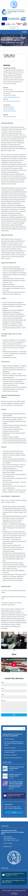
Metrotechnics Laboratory (10, 755)
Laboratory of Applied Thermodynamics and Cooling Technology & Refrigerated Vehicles (14, 743)
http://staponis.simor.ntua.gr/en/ (11, 101)
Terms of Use (18, 892)
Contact (14, 812)
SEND (14, 714)
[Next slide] (25, 640)
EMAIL (3, 688)
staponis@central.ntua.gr (13, 97)
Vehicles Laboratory (9, 739)
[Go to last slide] (2, 640)
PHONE (2, 694)
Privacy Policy (9, 892)
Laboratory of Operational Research (13, 757)
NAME (2, 682)
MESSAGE (3, 700)
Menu (25, 32)
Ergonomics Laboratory (10, 748)
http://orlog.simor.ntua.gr (9, 116)
